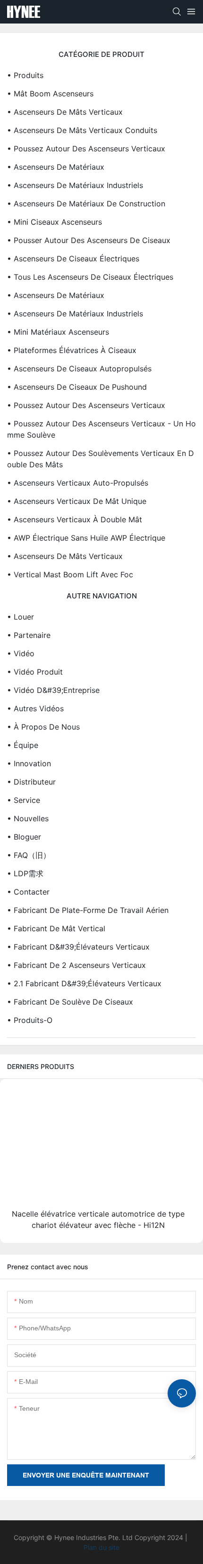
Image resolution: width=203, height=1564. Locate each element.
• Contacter (28, 891)
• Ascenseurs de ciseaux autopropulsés (79, 368)
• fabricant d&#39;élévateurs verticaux (78, 946)
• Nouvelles (28, 818)
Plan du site (101, 1547)
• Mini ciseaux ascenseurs (54, 222)
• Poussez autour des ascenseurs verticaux (86, 148)
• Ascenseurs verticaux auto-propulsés (77, 482)
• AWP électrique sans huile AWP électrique (86, 537)
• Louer (20, 616)
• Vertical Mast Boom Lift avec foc (70, 574)
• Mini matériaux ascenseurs (58, 332)
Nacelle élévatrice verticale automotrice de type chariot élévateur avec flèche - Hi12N (98, 1219)
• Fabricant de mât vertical (56, 928)
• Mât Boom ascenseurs (50, 93)
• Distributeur (31, 781)
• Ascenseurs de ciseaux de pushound (77, 387)
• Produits (25, 75)
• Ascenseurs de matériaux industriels (75, 185)
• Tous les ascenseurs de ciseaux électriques (90, 277)
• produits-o (29, 1020)
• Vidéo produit (35, 671)
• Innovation (29, 763)
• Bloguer (24, 836)
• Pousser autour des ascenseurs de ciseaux (88, 240)
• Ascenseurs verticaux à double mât (74, 519)
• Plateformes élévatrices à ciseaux (71, 350)
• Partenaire (29, 635)
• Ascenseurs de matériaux (55, 167)
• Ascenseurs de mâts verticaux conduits (82, 130)
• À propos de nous (43, 726)
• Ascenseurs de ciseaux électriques (73, 258)
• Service (23, 800)
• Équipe (22, 745)
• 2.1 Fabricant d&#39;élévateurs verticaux (84, 983)
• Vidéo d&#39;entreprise (53, 690)
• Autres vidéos (35, 708)
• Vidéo (20, 653)
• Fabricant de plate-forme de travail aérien (88, 910)
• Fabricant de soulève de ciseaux (70, 1001)
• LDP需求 (25, 873)
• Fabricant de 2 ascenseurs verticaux (76, 965)
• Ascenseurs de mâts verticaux (65, 112)
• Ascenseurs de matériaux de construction (86, 203)
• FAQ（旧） (29, 855)
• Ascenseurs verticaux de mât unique (76, 501)
